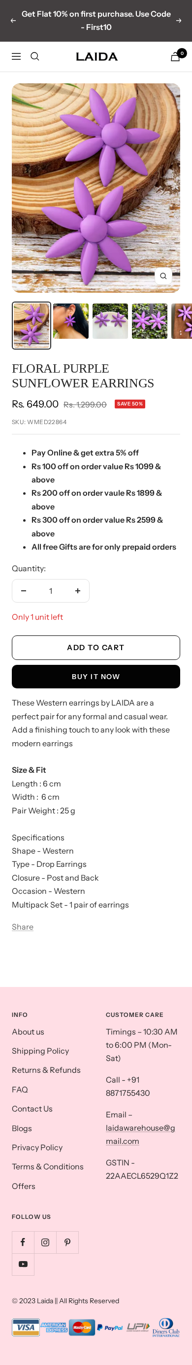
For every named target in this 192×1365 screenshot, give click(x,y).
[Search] (35, 56)
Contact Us (32, 1108)
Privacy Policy (37, 1147)
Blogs (22, 1128)
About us (28, 1031)
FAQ (20, 1089)
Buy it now (96, 676)
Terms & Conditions (48, 1166)
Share (22, 927)
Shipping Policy (40, 1051)
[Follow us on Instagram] (45, 1242)
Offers (23, 1186)
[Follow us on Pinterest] (67, 1242)
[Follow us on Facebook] (23, 1242)
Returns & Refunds (46, 1070)
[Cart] (175, 56)
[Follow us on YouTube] (23, 1264)
